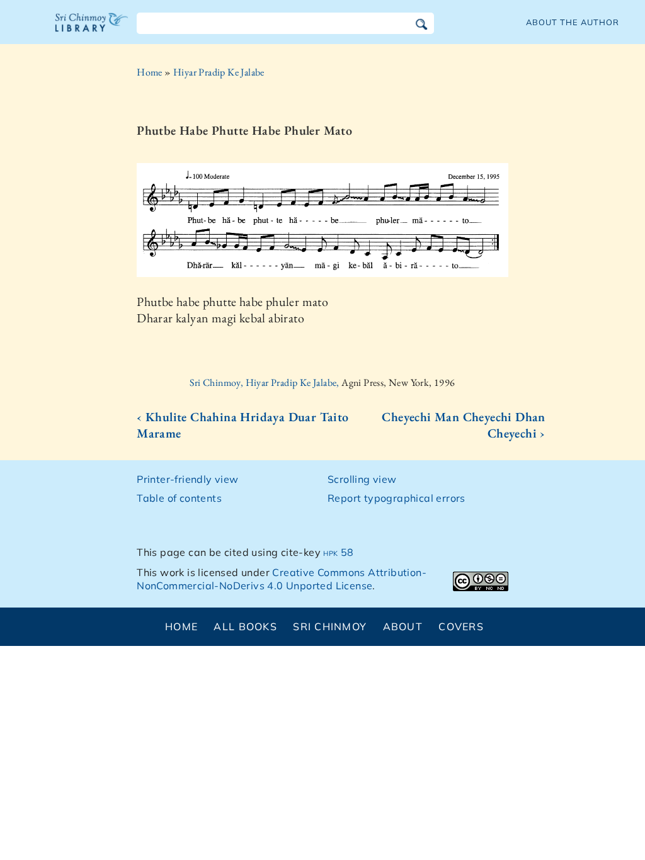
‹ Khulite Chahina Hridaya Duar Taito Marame (242, 425)
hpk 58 (338, 552)
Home (150, 72)
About (403, 626)
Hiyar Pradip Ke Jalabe (219, 72)
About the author (572, 22)
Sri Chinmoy (330, 626)
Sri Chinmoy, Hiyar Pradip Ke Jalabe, (265, 382)
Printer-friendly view (187, 479)
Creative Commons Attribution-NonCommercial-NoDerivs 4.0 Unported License (281, 579)
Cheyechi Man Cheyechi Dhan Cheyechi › (463, 425)
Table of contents (179, 498)
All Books (245, 626)
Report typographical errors (396, 498)
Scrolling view (362, 479)
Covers (461, 626)
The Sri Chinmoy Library (92, 30)
